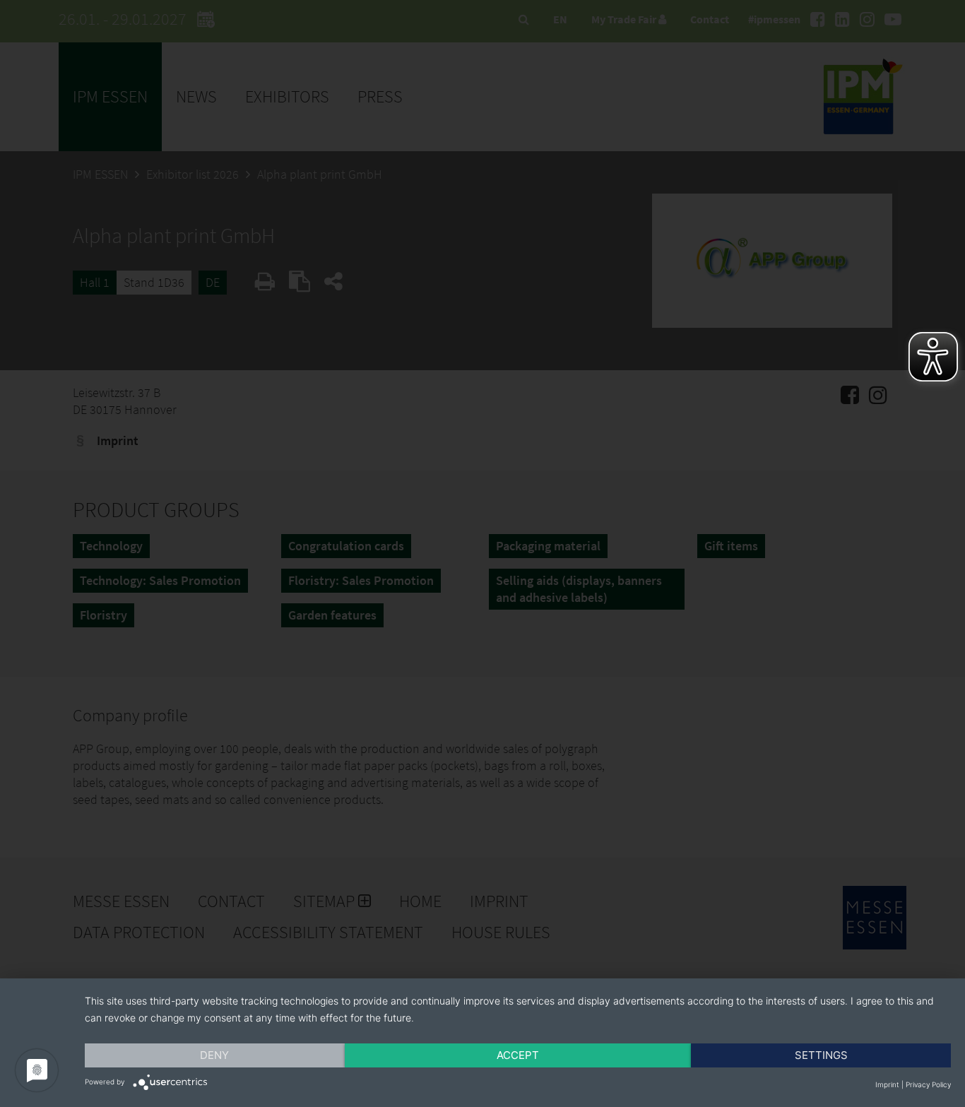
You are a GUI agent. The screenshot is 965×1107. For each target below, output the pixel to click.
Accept (518, 1055)
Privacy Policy (928, 1084)
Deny (214, 1055)
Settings (821, 1055)
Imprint (887, 1084)
